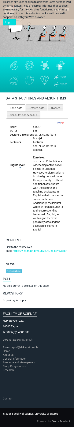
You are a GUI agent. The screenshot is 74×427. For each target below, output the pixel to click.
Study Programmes (14, 366)
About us (8, 354)
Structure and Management (19, 362)
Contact (7, 398)
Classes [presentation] (55, 108)
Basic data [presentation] (16, 108)
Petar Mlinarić (54, 161)
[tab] (16, 107)
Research (8, 370)
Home (6, 351)
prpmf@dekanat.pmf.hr (25, 347)
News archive (13, 271)
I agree (9, 22)
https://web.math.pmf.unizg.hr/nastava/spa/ (40, 250)
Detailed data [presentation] (36, 108)
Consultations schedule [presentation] (23, 115)
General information (14, 358)
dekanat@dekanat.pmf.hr (18, 339)
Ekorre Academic (61, 421)
